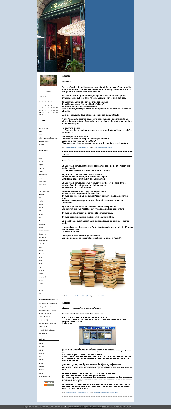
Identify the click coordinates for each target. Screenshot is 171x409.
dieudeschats (43, 174)
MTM (40, 257)
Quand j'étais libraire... (71, 160)
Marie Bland (42, 237)
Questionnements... (44, 141)
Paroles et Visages (44, 317)
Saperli (41, 283)
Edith (40, 178)
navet (95, 147)
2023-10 (41, 366)
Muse (40, 260)
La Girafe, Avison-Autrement (47, 323)
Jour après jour (43, 128)
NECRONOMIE (43, 320)
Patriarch (41, 270)
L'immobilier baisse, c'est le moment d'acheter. (81, 308)
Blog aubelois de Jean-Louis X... (48, 303)
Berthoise (41, 161)
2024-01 (41, 356)
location (112, 392)
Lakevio (41, 204)
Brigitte (41, 164)
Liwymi (41, 214)
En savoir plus (126, 407)
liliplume (41, 211)
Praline (41, 273)
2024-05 (41, 353)
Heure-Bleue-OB (44, 191)
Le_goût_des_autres (45, 313)
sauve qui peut (43, 287)
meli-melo (41, 244)
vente (110, 147)
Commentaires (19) (83, 147)
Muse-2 (41, 263)
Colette (41, 171)
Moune (41, 250)
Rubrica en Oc (43, 326)
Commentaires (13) (83, 392)
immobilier (97, 392)
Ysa (40, 293)
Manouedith (42, 234)
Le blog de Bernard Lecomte (47, 307)
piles (99, 296)
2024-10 (41, 346)
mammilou (42, 224)
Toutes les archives (44, 376)
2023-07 (41, 373)
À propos (48, 91)
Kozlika (41, 201)
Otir (40, 267)
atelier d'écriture (103, 147)
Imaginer (41, 194)
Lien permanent (71, 147)
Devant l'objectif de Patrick (47, 330)
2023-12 (41, 360)
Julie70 (41, 197)
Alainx (40, 158)
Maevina (41, 221)
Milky (40, 247)
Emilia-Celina (42, 181)
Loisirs (41, 135)
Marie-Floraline (43, 240)
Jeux (40, 125)
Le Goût (41, 207)
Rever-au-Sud (43, 277)
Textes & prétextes (44, 333)
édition (103, 296)
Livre (40, 131)
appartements (104, 392)
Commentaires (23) (83, 296)
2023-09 (41, 370)
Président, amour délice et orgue (48, 138)
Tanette (41, 290)
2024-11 (41, 343)
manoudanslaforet (44, 231)
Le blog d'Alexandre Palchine (47, 310)
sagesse (41, 280)
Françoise (42, 188)
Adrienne (41, 155)
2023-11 (41, 363)
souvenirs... (42, 144)
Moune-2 (41, 254)
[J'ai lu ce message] (168, 407)
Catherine (41, 168)
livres (95, 296)
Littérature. (66, 81)
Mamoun (41, 227)
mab (40, 217)
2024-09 (41, 350)
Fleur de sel (42, 184)
